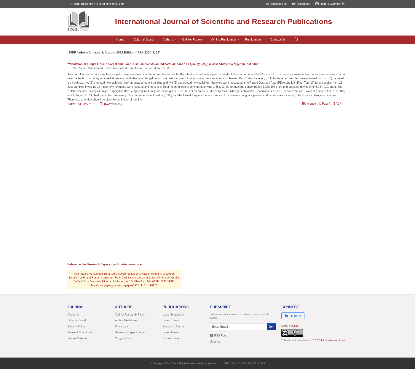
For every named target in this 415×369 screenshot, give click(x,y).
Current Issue (171, 338)
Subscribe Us (278, 3)
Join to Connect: (331, 3)
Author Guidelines (126, 320)
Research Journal (173, 326)
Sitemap (215, 341)
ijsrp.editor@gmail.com (110, 3)
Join (271, 326)
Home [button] (120, 39)
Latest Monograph (174, 314)
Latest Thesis (171, 320)
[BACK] (337, 103)
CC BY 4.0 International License (329, 340)
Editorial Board (76, 320)
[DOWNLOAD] (113, 103)
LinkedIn (295, 315)
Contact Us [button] (278, 39)
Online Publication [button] (224, 39)
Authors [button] (168, 39)
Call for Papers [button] (192, 39)
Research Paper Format (130, 332)
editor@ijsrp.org (83, 3)
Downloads (122, 326)
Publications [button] (253, 39)
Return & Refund (77, 338)
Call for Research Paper (130, 314)
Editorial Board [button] (144, 39)
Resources (303, 3)
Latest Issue (170, 332)
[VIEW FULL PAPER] (80, 103)
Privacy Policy (76, 326)
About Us (73, 314)
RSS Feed (220, 335)
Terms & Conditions (79, 332)
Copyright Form (124, 338)
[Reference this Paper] (316, 103)
